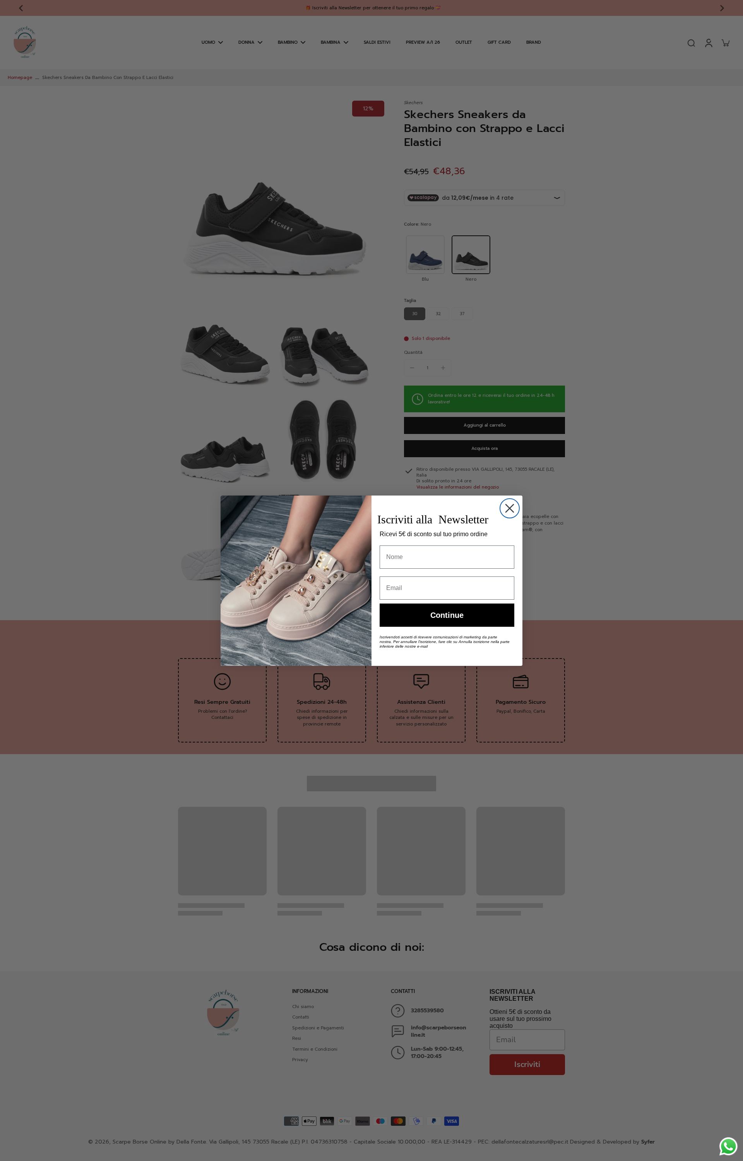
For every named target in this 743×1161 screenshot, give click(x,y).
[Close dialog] (509, 508)
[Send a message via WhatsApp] (728, 1146)
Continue (447, 615)
